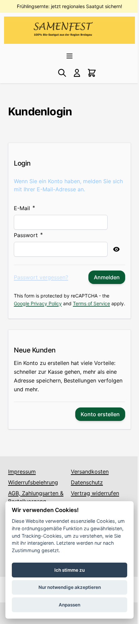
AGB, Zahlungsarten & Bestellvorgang (35, 497)
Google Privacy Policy (38, 303)
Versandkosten (90, 471)
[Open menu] (69, 56)
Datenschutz (87, 482)
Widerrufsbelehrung (33, 482)
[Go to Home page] (63, 28)
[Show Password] (116, 249)
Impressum (22, 471)
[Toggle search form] (62, 73)
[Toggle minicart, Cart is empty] (92, 73)
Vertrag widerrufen (95, 493)
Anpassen (69, 604)
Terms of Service (91, 303)
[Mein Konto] (77, 73)
